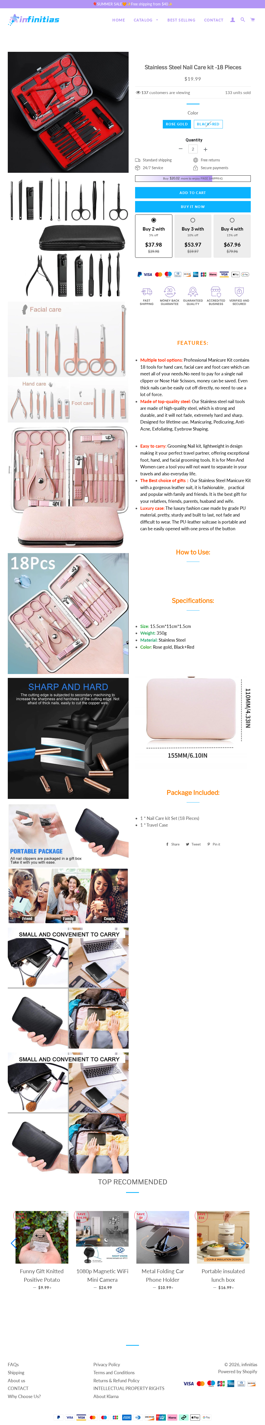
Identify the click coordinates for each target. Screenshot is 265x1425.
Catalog (144, 20)
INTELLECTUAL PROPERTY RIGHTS (128, 1388)
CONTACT (214, 20)
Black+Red (208, 124)
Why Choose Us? (24, 1396)
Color (193, 113)
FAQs (13, 1364)
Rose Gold (177, 124)
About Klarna (106, 1396)
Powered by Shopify (237, 1371)
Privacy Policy (106, 1364)
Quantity (194, 140)
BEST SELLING (181, 20)
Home (118, 20)
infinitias (249, 1364)
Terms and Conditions (114, 1372)
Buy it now (193, 207)
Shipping (16, 1372)
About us (16, 1380)
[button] (13, 1243)
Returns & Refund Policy (116, 1380)
